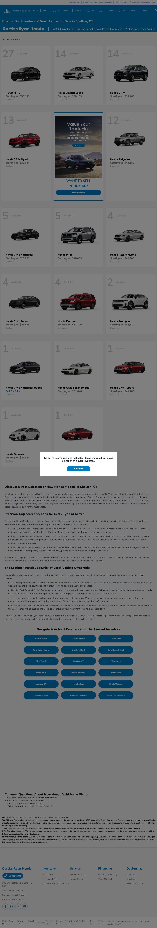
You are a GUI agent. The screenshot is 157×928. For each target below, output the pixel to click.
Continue (78, 468)
